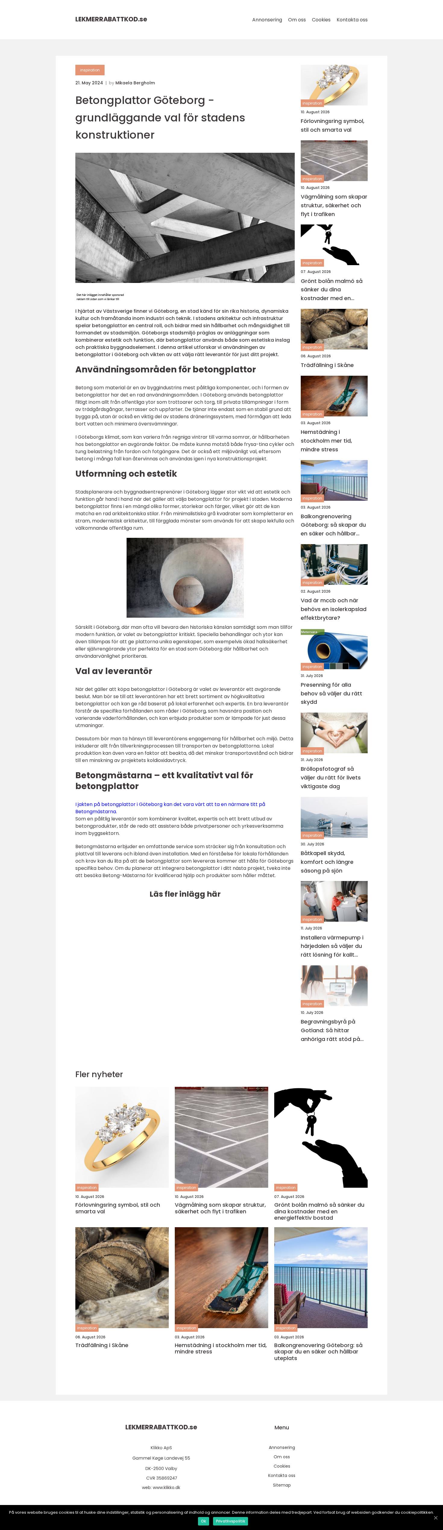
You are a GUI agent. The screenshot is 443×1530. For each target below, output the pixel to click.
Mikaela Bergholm (135, 83)
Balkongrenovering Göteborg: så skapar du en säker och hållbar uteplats (333, 525)
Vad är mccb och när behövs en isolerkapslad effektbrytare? (333, 609)
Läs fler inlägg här (185, 894)
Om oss (297, 19)
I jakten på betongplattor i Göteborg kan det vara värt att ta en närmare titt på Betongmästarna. (170, 808)
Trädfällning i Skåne (327, 365)
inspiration (90, 70)
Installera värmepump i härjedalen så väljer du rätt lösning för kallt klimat (332, 946)
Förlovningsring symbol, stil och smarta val (332, 125)
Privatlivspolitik (230, 1521)
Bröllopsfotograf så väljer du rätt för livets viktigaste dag (331, 777)
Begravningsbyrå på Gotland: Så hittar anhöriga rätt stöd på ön (330, 1030)
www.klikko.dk (166, 1488)
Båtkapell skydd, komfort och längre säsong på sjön (327, 861)
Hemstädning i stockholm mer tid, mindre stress (326, 440)
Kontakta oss (352, 19)
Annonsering (267, 19)
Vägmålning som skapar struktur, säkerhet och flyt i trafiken (334, 205)
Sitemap (282, 1485)
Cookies (321, 19)
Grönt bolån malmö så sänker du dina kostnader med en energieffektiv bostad (332, 290)
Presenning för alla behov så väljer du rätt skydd (331, 693)
